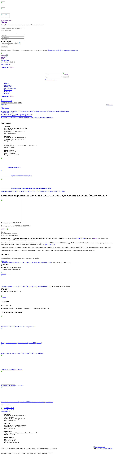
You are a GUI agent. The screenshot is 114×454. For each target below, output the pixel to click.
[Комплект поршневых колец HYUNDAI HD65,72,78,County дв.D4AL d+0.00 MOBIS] (11, 220)
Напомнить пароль (51, 80)
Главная (6, 83)
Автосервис (7, 85)
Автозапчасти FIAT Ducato (29, 111)
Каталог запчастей (6, 101)
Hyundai (6, 93)
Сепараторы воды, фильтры (24, 117)
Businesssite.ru (109, 448)
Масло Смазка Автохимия (24, 116)
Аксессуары (4, 116)
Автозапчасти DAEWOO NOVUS (11, 111)
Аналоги (3, 274)
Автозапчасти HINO (44, 111)
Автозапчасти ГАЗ (27, 114)
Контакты (7, 91)
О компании (8, 90)
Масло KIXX (12, 116)
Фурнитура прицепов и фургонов (43, 117)
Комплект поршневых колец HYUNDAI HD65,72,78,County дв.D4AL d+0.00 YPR (25, 286)
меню (2, 58)
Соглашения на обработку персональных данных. (63, 50)
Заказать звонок (5, 64)
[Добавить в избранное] (7, 229)
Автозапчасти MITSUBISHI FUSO (11, 114)
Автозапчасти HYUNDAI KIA (59, 111)
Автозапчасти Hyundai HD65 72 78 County (52, 191)
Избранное (5, 108)
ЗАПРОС (3, 229)
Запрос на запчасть (6, 20)
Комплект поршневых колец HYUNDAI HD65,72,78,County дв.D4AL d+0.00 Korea (26, 262)
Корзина (4, 105)
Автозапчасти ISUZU (7, 112)
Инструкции (8, 86)
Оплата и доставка (10, 88)
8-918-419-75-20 (80, 238)
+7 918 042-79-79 (9, 409)
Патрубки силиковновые (8, 117)
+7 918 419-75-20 (9, 408)
